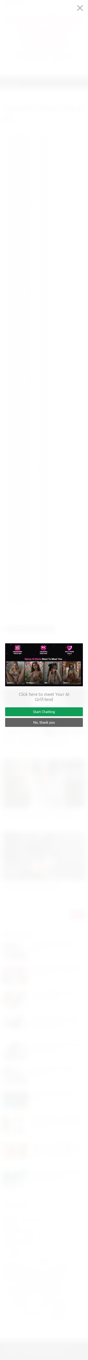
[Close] (80, 8)
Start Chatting (44, 712)
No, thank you (44, 722)
